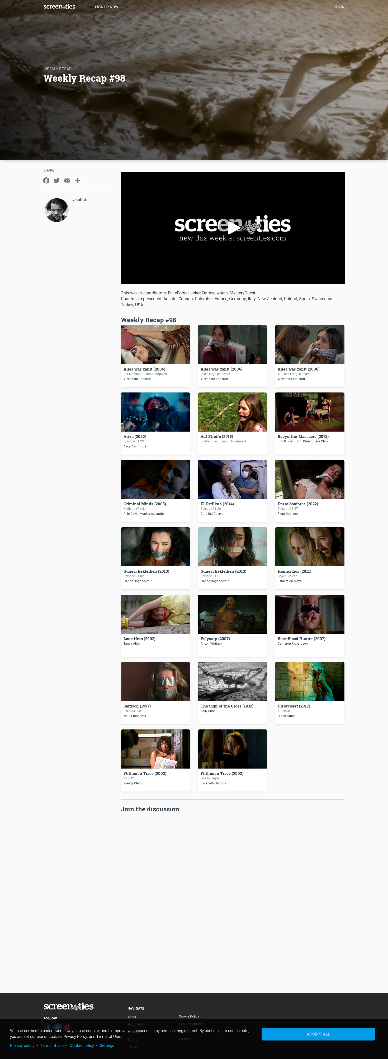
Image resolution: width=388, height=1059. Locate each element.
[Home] (67, 7)
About (131, 1016)
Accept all (318, 1034)
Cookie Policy (189, 1016)
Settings (107, 1045)
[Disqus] (233, 880)
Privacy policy (22, 1045)
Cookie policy (82, 1045)
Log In (338, 6)
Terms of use (52, 1045)
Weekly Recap (58, 68)
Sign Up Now (106, 6)
